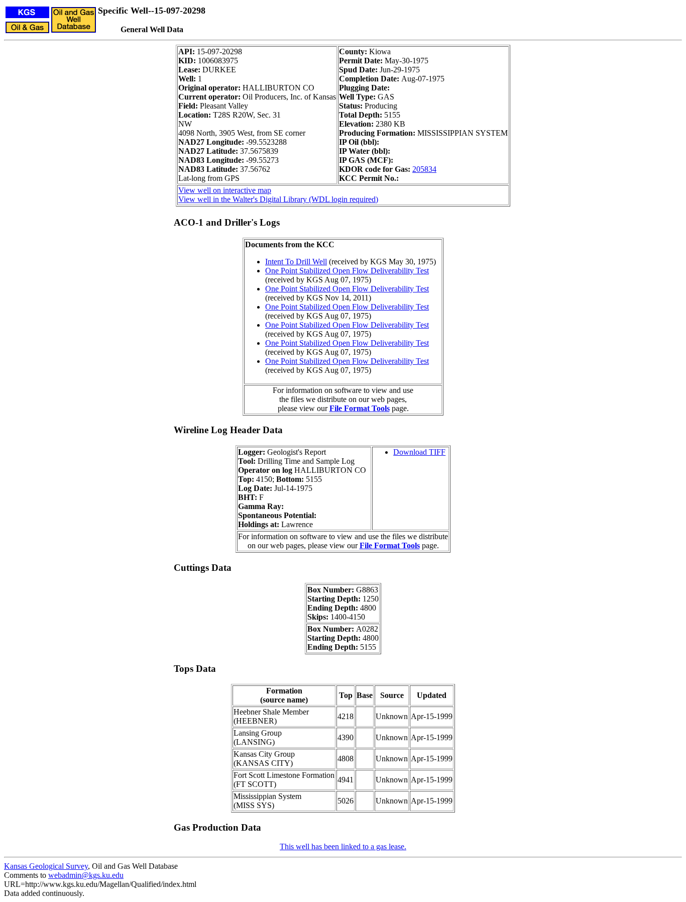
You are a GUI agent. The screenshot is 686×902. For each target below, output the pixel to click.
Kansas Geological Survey (46, 866)
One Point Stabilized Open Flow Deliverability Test (347, 270)
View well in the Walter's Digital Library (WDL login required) (278, 199)
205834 (424, 169)
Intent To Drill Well (296, 261)
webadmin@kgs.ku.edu (86, 875)
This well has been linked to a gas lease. (343, 846)
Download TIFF (419, 452)
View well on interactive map (224, 190)
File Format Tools (359, 408)
